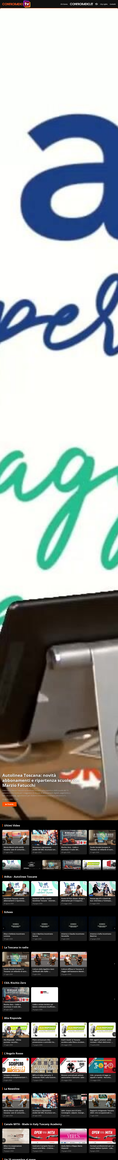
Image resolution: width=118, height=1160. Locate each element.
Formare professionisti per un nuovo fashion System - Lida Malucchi (102, 1148)
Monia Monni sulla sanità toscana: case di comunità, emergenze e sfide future (14, 849)
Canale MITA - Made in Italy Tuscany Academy (33, 1124)
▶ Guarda (9, 804)
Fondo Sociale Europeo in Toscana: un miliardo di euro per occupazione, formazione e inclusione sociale (101, 850)
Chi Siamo (64, 4)
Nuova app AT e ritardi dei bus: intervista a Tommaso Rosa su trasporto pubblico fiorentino (101, 901)
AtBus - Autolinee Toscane (20, 876)
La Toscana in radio (16, 947)
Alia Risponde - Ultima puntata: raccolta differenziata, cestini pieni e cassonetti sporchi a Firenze (15, 1043)
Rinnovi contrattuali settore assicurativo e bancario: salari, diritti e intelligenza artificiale (73, 1077)
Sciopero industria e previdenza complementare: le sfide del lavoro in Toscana (16, 1077)
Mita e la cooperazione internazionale (13, 1147)
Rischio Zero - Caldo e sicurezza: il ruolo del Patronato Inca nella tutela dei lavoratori (73, 850)
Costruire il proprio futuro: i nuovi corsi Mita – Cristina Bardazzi (43, 1148)
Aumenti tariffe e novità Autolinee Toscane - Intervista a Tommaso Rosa (44, 900)
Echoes (8, 912)
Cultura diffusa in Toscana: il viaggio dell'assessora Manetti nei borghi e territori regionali (73, 971)
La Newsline (11, 1088)
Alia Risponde (12, 1018)
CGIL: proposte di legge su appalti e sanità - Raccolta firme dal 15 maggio (100, 1077)
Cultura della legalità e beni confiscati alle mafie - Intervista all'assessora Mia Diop (43, 972)
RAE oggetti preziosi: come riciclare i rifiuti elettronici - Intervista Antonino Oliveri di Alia (101, 1043)
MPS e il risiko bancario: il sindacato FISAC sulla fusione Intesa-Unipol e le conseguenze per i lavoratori (43, 1078)
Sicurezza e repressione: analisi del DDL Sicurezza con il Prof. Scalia (44, 849)
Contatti (113, 4)
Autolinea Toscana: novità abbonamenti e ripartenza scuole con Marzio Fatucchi (14, 900)
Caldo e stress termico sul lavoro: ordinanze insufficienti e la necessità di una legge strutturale (44, 1007)
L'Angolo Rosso (13, 1053)
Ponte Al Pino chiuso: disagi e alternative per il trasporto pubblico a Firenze (73, 900)
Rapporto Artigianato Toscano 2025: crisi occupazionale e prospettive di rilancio (102, 1112)
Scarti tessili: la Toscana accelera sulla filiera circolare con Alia (72, 1042)
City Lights (104, 4)
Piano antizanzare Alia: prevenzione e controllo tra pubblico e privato (43, 1042)
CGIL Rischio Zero (15, 982)
